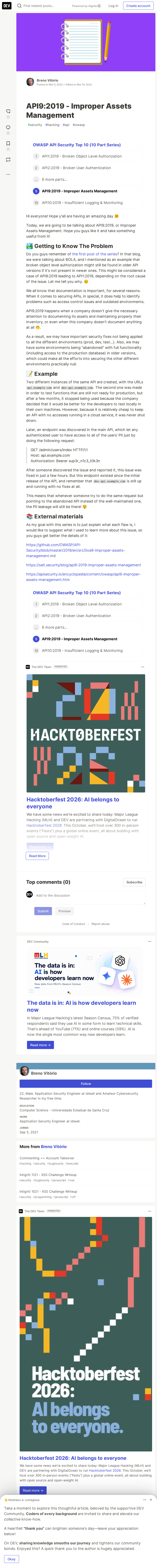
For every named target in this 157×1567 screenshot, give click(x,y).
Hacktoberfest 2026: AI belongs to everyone (73, 1458)
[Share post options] (8, 174)
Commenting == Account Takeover (48, 1160)
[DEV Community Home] (7, 6)
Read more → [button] (40, 1045)
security (35, 125)
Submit (43, 911)
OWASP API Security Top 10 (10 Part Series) (77, 144)
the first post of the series (94, 254)
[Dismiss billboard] (151, 1499)
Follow (86, 1084)
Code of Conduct (73, 924)
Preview (64, 911)
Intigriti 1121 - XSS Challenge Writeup (48, 1177)
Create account (138, 6)
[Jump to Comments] (8, 129)
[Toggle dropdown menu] (142, 667)
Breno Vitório (47, 80)
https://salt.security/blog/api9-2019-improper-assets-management (83, 565)
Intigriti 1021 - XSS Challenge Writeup (48, 1194)
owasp (79, 125)
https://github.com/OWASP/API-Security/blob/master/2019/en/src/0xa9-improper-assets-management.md (75, 550)
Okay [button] (12, 1559)
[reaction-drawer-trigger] (8, 113)
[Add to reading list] (8, 145)
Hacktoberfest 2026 (105, 1470)
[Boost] (8, 159)
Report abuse (101, 924)
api (66, 125)
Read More (37, 856)
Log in (113, 6)
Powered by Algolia (85, 6)
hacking (52, 125)
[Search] (19, 6)
